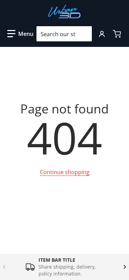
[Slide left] (4, 267)
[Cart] (117, 34)
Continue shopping (64, 172)
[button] (20, 34)
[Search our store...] (84, 33)
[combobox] (64, 33)
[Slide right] (125, 267)
